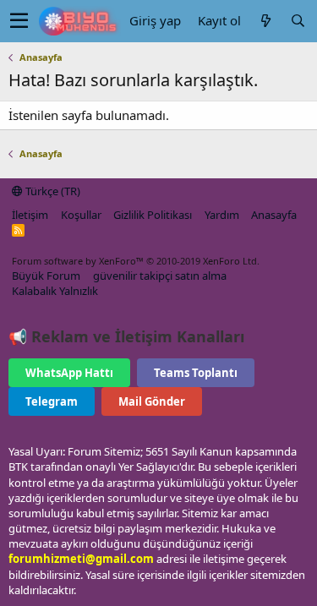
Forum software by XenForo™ (136, 260)
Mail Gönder (151, 401)
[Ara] (297, 20)
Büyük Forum (46, 275)
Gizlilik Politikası (152, 214)
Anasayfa (274, 214)
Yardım (222, 214)
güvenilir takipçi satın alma (160, 275)
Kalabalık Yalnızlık (55, 290)
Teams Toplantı (196, 372)
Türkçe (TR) (51, 191)
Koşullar (81, 214)
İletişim (30, 214)
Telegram (51, 401)
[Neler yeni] (265, 20)
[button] (19, 21)
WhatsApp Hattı (69, 372)
